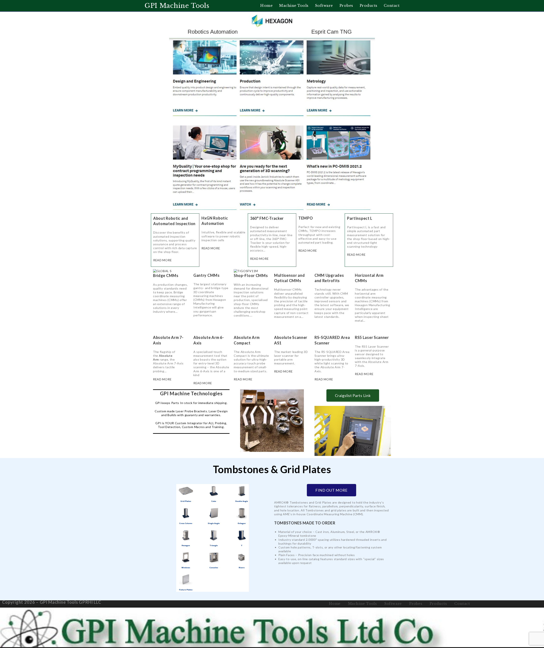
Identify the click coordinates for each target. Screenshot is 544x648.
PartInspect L (359, 218)
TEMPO (305, 218)
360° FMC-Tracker (267, 218)
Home (334, 603)
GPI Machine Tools (176, 6)
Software (393, 603)
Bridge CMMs (165, 275)
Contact (462, 603)
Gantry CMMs (206, 275)
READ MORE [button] (162, 260)
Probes (415, 603)
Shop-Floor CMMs (251, 275)
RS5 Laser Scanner (372, 337)
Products (438, 603)
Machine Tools (362, 603)
